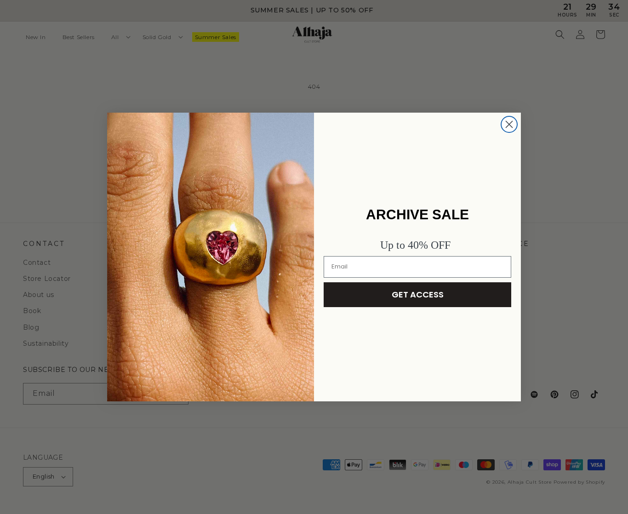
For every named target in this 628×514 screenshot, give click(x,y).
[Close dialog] (509, 124)
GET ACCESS (418, 294)
